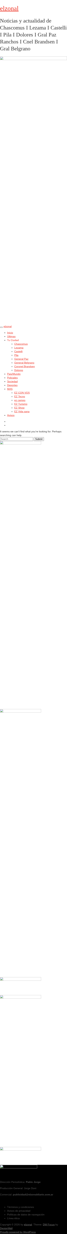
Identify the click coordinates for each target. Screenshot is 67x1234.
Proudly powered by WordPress (18, 1232)
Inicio (10, 332)
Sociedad (12, 381)
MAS (10, 389)
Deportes (12, 385)
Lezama (18, 347)
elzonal (9, 8)
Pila (16, 355)
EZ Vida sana (21, 411)
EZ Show (19, 407)
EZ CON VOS (22, 392)
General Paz (21, 358)
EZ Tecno (19, 396)
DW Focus (49, 1224)
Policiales (12, 377)
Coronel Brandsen (24, 366)
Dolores (18, 370)
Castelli (18, 351)
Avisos (10, 415)
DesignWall (6, 1228)
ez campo (19, 400)
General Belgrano (24, 362)
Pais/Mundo (14, 373)
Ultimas (11, 336)
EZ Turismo (20, 404)
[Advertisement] (20, 1022)
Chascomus (21, 343)
